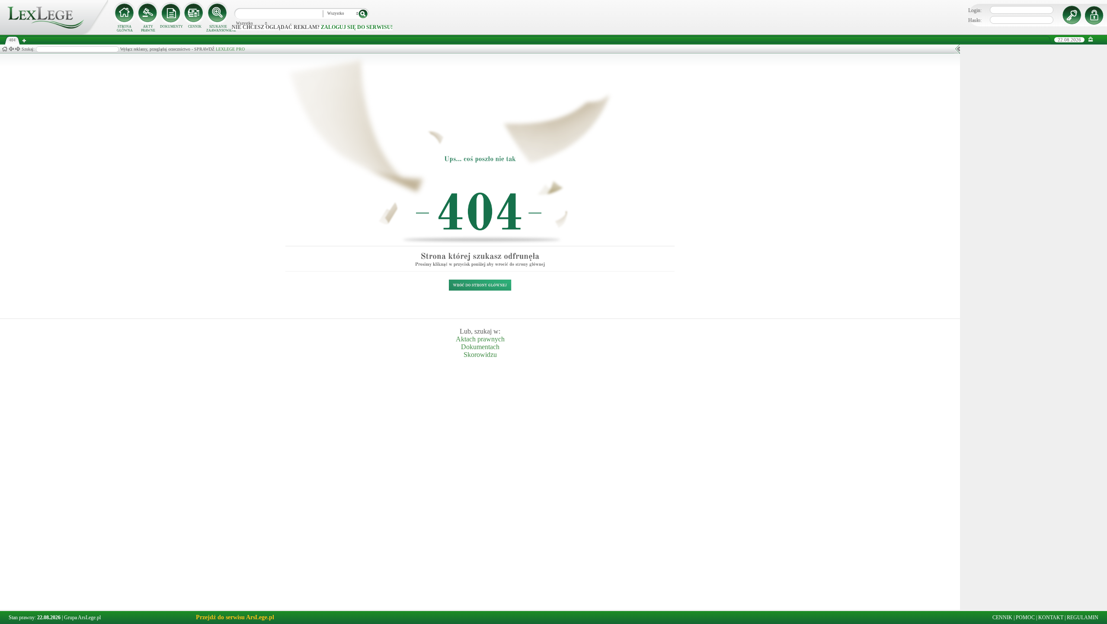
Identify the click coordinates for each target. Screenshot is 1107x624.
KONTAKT (1050, 617)
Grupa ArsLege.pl (82, 617)
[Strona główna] (54, 33)
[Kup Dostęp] (194, 13)
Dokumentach (480, 346)
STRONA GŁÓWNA (125, 28)
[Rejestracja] (1095, 15)
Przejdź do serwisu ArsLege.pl (235, 617)
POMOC (1025, 617)
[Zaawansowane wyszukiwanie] (218, 13)
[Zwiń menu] (1091, 39)
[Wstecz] (11, 49)
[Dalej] (17, 49)
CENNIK (195, 27)
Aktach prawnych (480, 339)
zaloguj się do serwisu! (357, 27)
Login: (975, 10)
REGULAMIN (1082, 617)
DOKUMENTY (171, 27)
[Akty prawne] (148, 13)
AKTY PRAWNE (148, 28)
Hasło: (975, 20)
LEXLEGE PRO (230, 49)
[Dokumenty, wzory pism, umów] (171, 13)
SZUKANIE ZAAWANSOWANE (218, 28)
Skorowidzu (480, 354)
